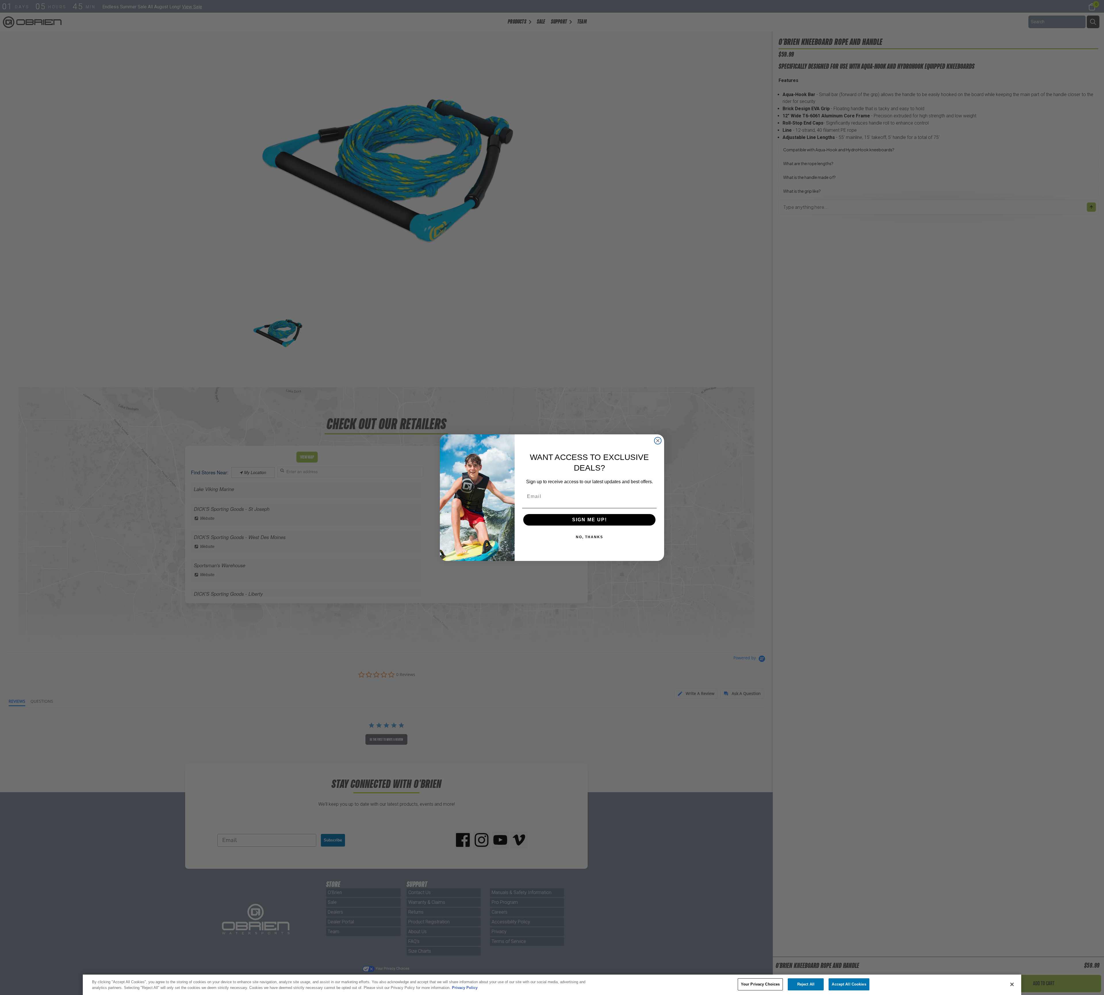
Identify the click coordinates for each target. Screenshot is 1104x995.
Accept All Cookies (849, 984)
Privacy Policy (465, 988)
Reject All (805, 984)
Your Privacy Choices (760, 984)
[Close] (1012, 984)
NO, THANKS (589, 537)
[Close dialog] (657, 440)
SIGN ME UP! (589, 519)
